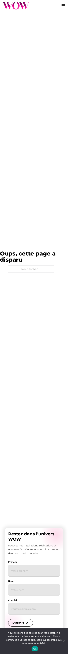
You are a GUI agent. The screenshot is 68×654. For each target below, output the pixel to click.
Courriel (12, 600)
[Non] (63, 641)
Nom (11, 581)
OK (35, 648)
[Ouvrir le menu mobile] (63, 5)
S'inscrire (18, 622)
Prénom (12, 562)
